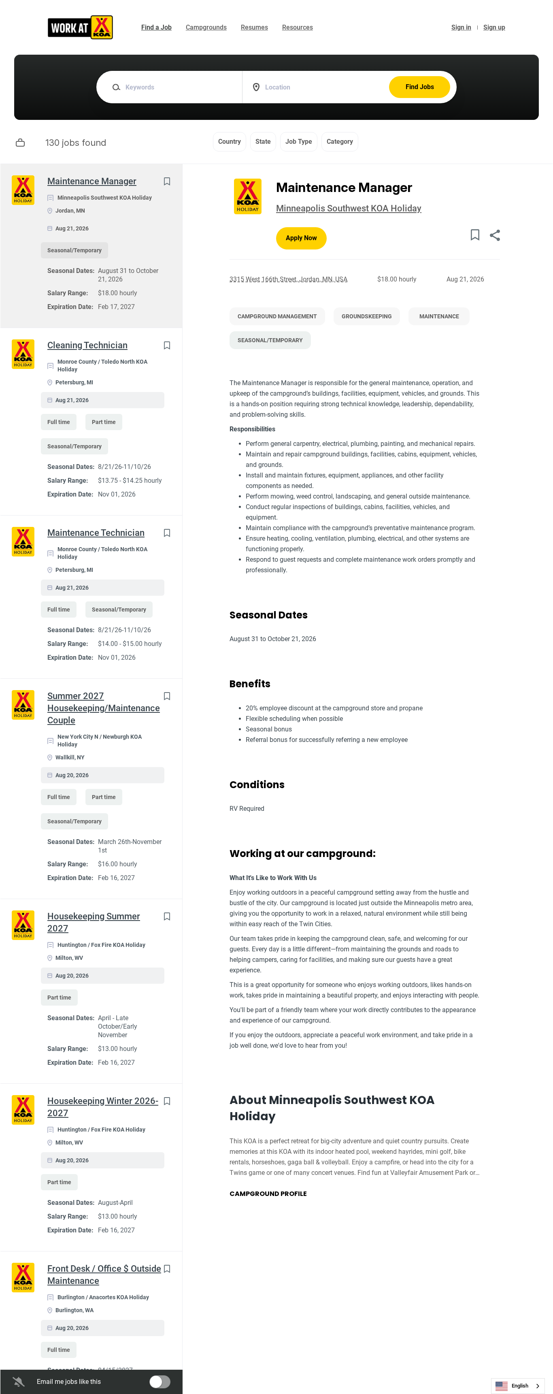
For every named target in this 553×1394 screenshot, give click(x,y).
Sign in (461, 27)
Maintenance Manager (91, 181)
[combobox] (518, 1386)
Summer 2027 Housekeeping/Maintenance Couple (103, 708)
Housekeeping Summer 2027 (93, 922)
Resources (297, 27)
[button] (494, 236)
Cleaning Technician (87, 345)
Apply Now (301, 238)
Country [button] (229, 141)
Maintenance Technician (96, 533)
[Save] (167, 181)
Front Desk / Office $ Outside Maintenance (104, 1275)
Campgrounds (206, 27)
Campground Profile (268, 1193)
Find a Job (156, 27)
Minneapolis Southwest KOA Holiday (348, 208)
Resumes (254, 27)
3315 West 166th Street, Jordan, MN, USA (288, 279)
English (520, 1386)
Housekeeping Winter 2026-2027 (102, 1107)
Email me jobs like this (69, 1381)
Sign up (494, 27)
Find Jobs (420, 87)
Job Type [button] (298, 141)
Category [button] (340, 141)
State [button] (263, 141)
